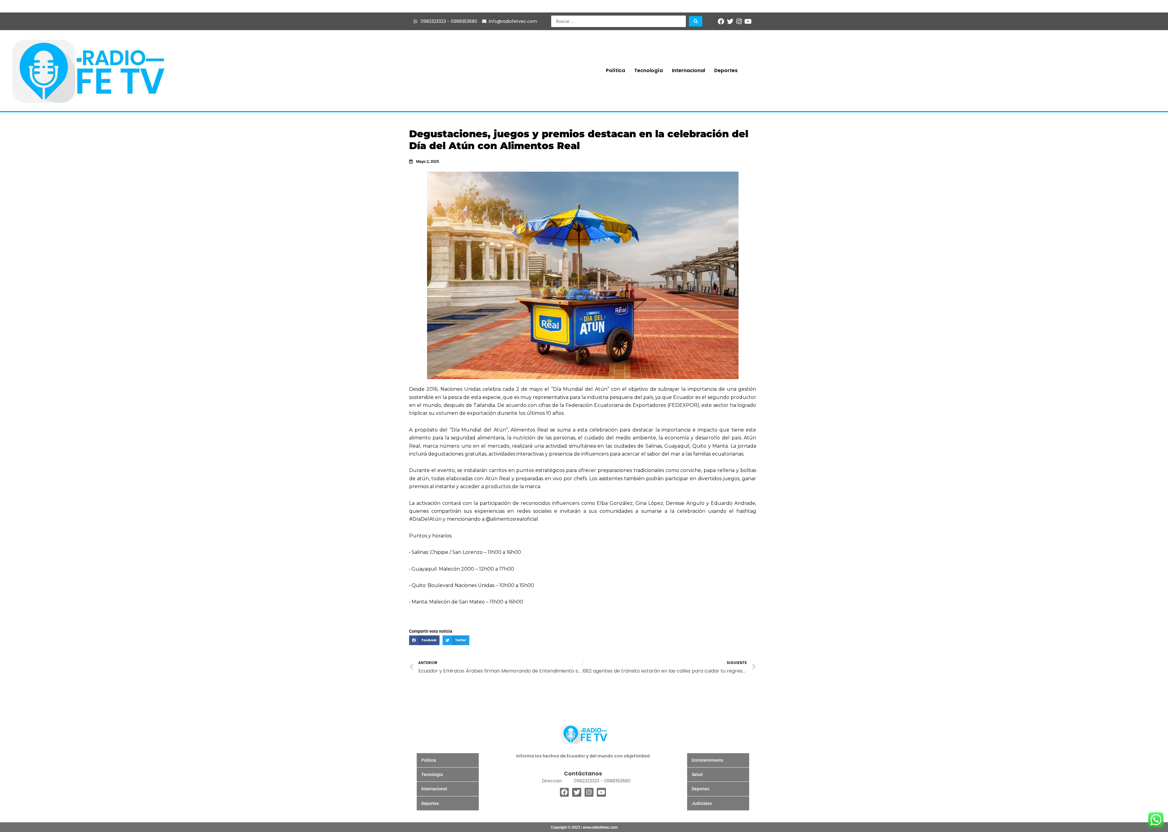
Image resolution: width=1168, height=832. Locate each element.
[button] (424, 640)
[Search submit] (695, 21)
